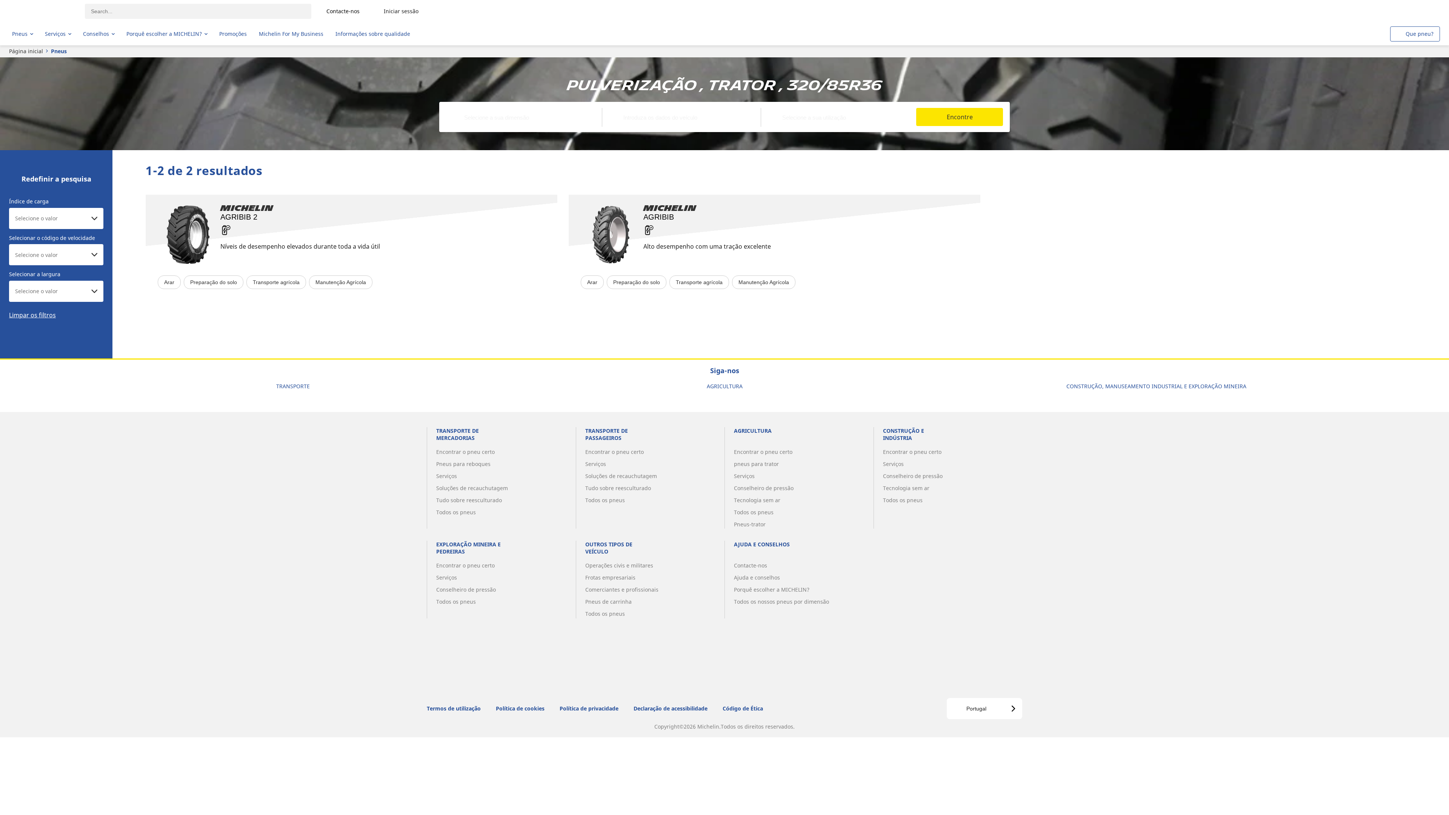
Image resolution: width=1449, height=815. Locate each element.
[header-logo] (41, 11)
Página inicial (26, 51)
